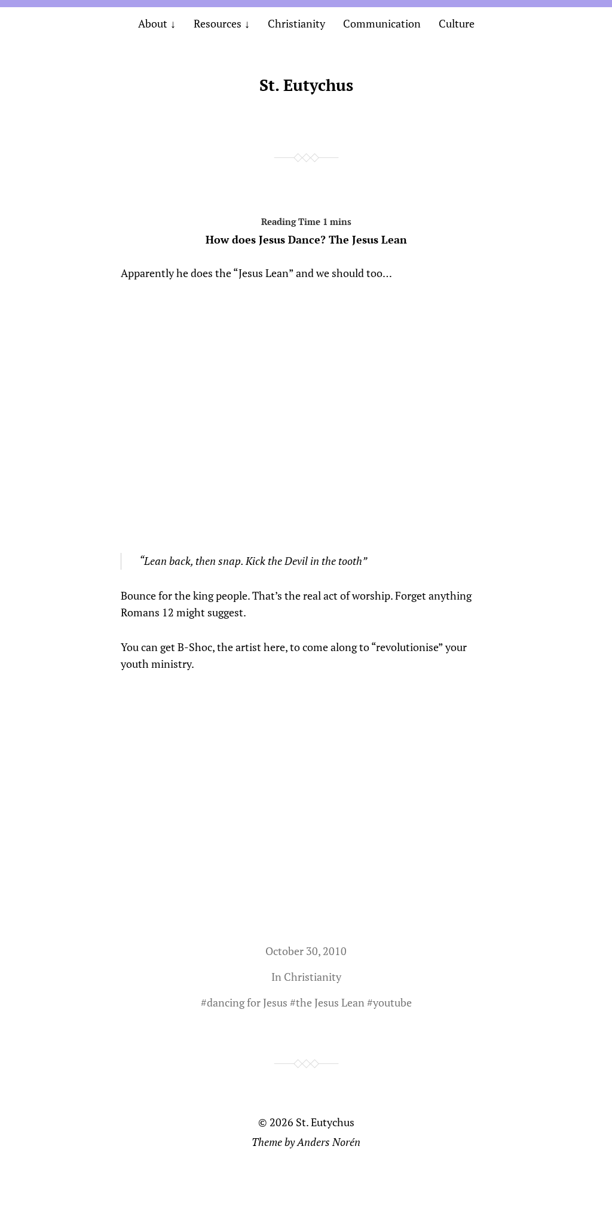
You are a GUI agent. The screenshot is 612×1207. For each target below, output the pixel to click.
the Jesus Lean (330, 1002)
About (152, 23)
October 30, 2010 (306, 951)
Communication (382, 23)
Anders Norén (328, 1142)
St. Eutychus (306, 85)
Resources (217, 23)
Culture (457, 23)
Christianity (296, 23)
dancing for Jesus (247, 1002)
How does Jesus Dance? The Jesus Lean (306, 239)
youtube (392, 1002)
